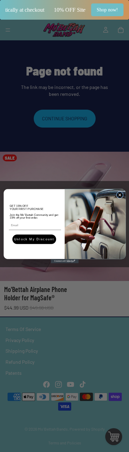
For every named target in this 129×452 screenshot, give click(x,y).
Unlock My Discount (34, 239)
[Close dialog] (120, 195)
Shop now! (107, 9)
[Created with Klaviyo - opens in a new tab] (64, 261)
